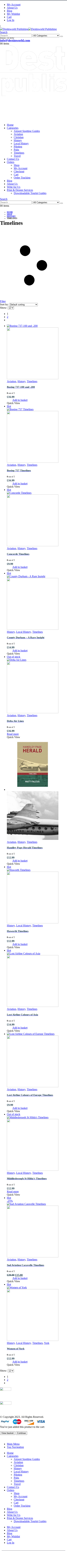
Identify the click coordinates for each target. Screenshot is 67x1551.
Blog (9, 10)
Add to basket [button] (19, 400)
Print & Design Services (20, 190)
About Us (12, 7)
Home (10, 124)
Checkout (19, 171)
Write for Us (13, 186)
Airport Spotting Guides (27, 131)
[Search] (61, 36)
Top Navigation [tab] (15, 1447)
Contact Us (13, 159)
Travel (17, 155)
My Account (13, 4)
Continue (21, 1433)
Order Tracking (22, 177)
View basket (7, 1433)
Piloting (18, 146)
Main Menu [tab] (13, 1443)
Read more (13, 734)
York (46, 1343)
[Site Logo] (28, 29)
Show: (4, 307)
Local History (21, 143)
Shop (16, 165)
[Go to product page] (37, 352)
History (18, 140)
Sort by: (4, 304)
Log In (10, 20)
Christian (19, 137)
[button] (3, 32)
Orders (10, 162)
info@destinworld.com (15, 40)
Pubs (16, 149)
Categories (12, 127)
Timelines (19, 152)
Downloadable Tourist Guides (30, 193)
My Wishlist (13, 13)
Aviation (18, 134)
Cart (9, 17)
